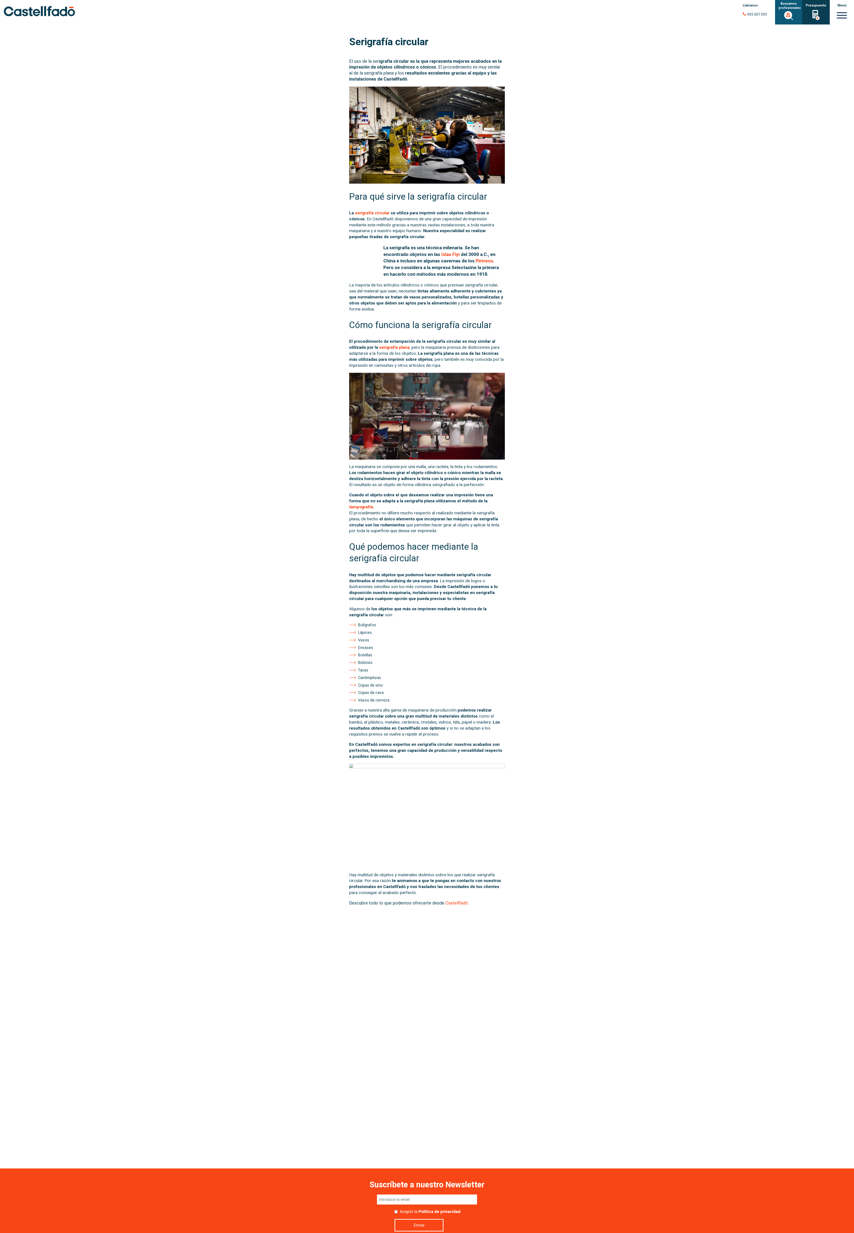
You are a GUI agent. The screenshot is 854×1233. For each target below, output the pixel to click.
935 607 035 (757, 14)
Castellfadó (456, 903)
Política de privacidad (439, 1212)
